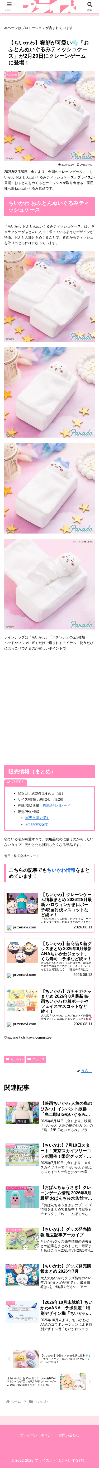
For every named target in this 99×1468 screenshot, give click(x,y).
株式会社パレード (56, 805)
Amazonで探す (36, 824)
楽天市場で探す (37, 818)
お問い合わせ (69, 1435)
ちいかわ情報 (61, 870)
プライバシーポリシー (37, 1435)
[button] (88, 916)
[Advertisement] (49, 708)
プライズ (38, 1059)
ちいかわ (16, 1059)
